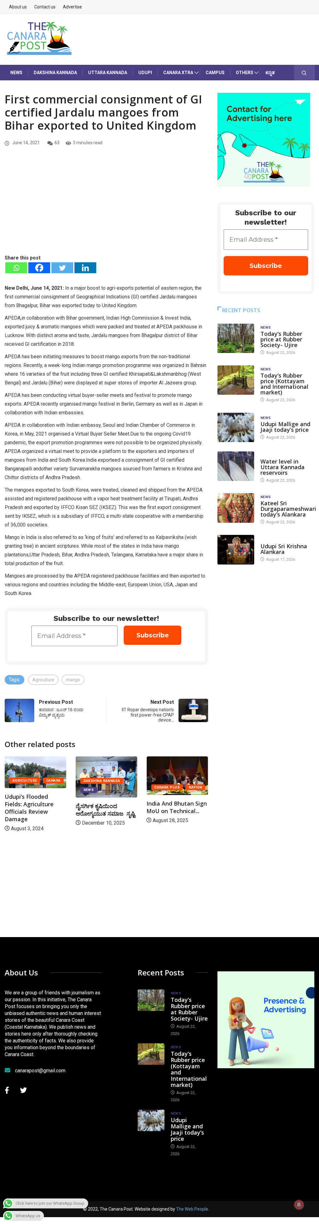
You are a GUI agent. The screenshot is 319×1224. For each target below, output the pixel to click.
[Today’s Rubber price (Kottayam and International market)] (235, 380)
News (16, 72)
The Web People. (192, 1209)
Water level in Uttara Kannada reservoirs (282, 467)
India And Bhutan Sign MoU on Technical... (176, 807)
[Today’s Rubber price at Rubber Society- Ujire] (235, 338)
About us (18, 6)
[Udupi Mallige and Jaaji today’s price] (235, 427)
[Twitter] (62, 267)
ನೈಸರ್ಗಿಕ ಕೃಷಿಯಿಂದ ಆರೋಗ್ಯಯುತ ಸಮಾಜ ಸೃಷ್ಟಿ (105, 809)
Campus (215, 72)
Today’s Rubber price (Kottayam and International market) (284, 384)
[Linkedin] (85, 267)
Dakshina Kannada (55, 72)
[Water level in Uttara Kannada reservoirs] (235, 466)
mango (73, 679)
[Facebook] (39, 267)
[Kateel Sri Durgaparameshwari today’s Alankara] (235, 508)
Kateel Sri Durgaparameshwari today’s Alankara (288, 508)
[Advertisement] (106, 207)
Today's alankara (278, 540)
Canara (53, 781)
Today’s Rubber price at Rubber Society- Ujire (281, 339)
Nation (195, 787)
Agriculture (43, 679)
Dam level (270, 455)
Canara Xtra (178, 72)
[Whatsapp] (16, 267)
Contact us (44, 6)
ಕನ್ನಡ (270, 72)
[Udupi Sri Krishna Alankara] (235, 549)
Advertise (72, 6)
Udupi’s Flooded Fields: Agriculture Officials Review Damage (29, 808)
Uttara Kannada (107, 72)
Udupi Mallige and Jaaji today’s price (285, 426)
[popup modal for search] (304, 72)
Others (244, 72)
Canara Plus (167, 787)
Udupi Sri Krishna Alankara (283, 548)
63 (57, 142)
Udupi (145, 72)
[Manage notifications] (299, 1205)
